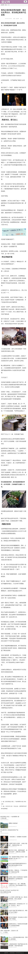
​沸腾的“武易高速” (13, 823)
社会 (6, 4)
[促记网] (5, 3)
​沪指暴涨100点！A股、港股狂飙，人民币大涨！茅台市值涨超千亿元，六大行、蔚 (18, 885)
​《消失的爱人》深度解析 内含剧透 (17, 836)
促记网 (2, 4)
